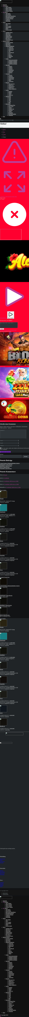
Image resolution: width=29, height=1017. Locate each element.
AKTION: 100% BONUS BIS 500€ (8, 196)
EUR (9, 97)
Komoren (10, 76)
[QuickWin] (3, 554)
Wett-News (8, 33)
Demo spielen (10, 318)
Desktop (10, 91)
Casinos (6, 6)
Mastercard (10, 50)
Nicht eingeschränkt (12, 60)
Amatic (10, 111)
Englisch (10, 67)
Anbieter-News (9, 32)
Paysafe (1, 862)
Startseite (5, 4)
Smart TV (10, 95)
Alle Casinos (8, 7)
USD (9, 99)
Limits (7, 58)
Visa (9, 51)
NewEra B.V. (11, 86)
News (4, 31)
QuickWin (2, 555)
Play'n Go (2, 873)
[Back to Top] (0, 1016)
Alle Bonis (8, 13)
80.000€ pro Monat (12, 62)
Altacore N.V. (11, 83)
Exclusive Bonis (9, 42)
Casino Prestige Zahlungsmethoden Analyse (10, 463)
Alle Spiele (8, 23)
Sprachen (8, 65)
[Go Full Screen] (14, 195)
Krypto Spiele (9, 29)
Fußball (1, 885)
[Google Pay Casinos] (6, 2)
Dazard (5, 475)
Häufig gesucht (6, 41)
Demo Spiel (2, 366)
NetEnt (10, 107)
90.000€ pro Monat (12, 61)
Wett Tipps (8, 45)
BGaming (10, 112)
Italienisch (10, 71)
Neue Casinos (9, 9)
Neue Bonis (8, 14)
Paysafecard (11, 52)
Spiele (4, 22)
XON (1, 713)
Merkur (1, 870)
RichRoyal (2, 726)
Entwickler (8, 104)
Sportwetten (8, 27)
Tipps (1, 886)
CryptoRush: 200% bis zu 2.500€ (11, 481)
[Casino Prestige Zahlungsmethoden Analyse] (3, 584)
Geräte (7, 90)
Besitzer (7, 82)
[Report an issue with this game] (14, 167)
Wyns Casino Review (5, 467)
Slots (7, 24)
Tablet (9, 94)
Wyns (1, 570)
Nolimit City (11, 109)
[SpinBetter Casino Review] (3, 604)
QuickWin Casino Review (6, 468)
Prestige (2, 498)
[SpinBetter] (3, 525)
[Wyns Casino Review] (3, 613)
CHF (9, 100)
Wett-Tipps (8, 35)
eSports (1, 883)
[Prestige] (3, 497)
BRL (9, 102)
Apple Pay (10, 47)
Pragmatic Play (11, 105)
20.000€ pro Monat (12, 63)
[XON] (3, 711)
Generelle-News (9, 40)
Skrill (1, 860)
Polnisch (10, 72)
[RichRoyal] (3, 725)
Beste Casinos (9, 8)
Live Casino (8, 26)
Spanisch (10, 68)
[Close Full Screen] (14, 228)
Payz (9, 53)
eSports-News (9, 37)
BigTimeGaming (12, 114)
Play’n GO (10, 106)
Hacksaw (10, 110)
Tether (9, 57)
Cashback (8, 19)
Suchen (1, 454)
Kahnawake (11, 78)
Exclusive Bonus (9, 18)
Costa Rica (10, 81)
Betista (1, 541)
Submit (2, 328)
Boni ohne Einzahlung (11, 16)
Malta (9, 80)
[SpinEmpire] (3, 510)
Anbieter (2, 882)
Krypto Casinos (9, 11)
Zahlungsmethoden (10, 46)
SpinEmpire (2, 512)
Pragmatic (2, 874)
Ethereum (10, 56)
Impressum (5, 893)
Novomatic (2, 872)
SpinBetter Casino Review (6, 466)
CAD (9, 101)
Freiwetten (8, 21)
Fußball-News (9, 36)
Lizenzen (8, 73)
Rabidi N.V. (11, 87)
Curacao (10, 75)
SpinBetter (2, 526)
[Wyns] (3, 568)
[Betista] (3, 539)
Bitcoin (10, 55)
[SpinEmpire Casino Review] (3, 594)
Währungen (8, 96)
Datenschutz (5, 894)
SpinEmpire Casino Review (6, 464)
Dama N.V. (11, 85)
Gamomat (10, 115)
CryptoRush (6, 478)
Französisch (11, 70)
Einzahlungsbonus (10, 17)
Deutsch (10, 66)
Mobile (10, 92)
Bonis (6, 12)
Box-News (8, 38)
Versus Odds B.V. (12, 89)
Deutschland (11, 77)
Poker (7, 28)
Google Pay (11, 48)
